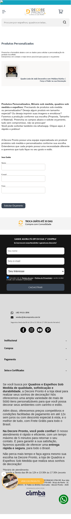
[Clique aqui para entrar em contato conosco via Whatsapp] (64, 499)
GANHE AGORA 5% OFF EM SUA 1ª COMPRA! (35, 239)
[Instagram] (31, 332)
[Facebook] (23, 332)
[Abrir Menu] (3, 12)
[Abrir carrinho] (63, 11)
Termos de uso (27, 278)
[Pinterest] (48, 332)
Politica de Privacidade (43, 278)
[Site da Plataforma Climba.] (35, 492)
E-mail (4, 174)
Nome (3, 163)
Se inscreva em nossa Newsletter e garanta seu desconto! (35, 243)
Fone (3, 186)
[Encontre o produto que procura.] (65, 22)
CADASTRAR (35, 287)
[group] (35, 223)
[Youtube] (40, 332)
